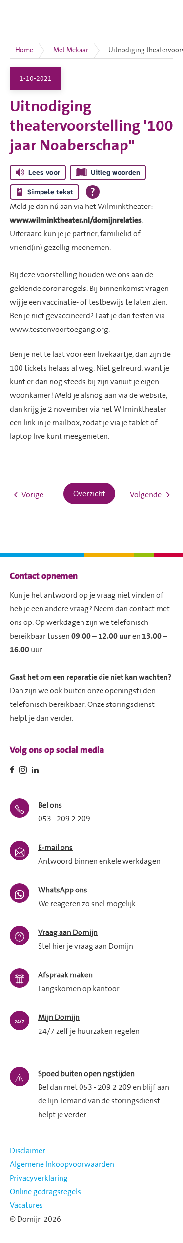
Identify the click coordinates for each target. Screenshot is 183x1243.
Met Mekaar (70, 50)
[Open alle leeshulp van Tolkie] (93, 192)
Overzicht (89, 493)
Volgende (146, 494)
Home (24, 50)
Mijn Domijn (59, 1017)
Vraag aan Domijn (68, 932)
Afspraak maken (65, 975)
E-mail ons (55, 847)
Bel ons (50, 805)
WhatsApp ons (62, 890)
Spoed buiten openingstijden (86, 1073)
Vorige (32, 494)
